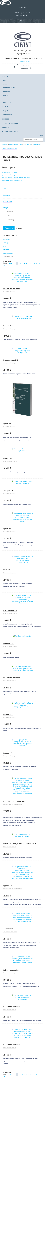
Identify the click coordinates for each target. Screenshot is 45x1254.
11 (37, 263)
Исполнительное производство (12, 180)
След (10, 263)
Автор (5, 189)
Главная (22, 8)
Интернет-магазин (15, 144)
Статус (5, 208)
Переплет (6, 195)
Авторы (5, 106)
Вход (22, 20)
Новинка (6, 480)
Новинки (5, 119)
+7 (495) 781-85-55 (22, 15)
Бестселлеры (7, 115)
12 (39, 263)
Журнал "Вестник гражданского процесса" (16, 178)
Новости (5, 127)
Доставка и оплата (10, 131)
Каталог (5, 76)
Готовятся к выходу (10, 123)
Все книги (27, 144)
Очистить (19, 228)
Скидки (5, 111)
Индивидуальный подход (12, 272)
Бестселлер (10, 220)
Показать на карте (23, 61)
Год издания (7, 201)
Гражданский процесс (9, 175)
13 (4, 266)
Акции (9, 216)
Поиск (40, 136)
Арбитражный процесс (9, 172)
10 (34, 263)
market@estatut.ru (22, 13)
